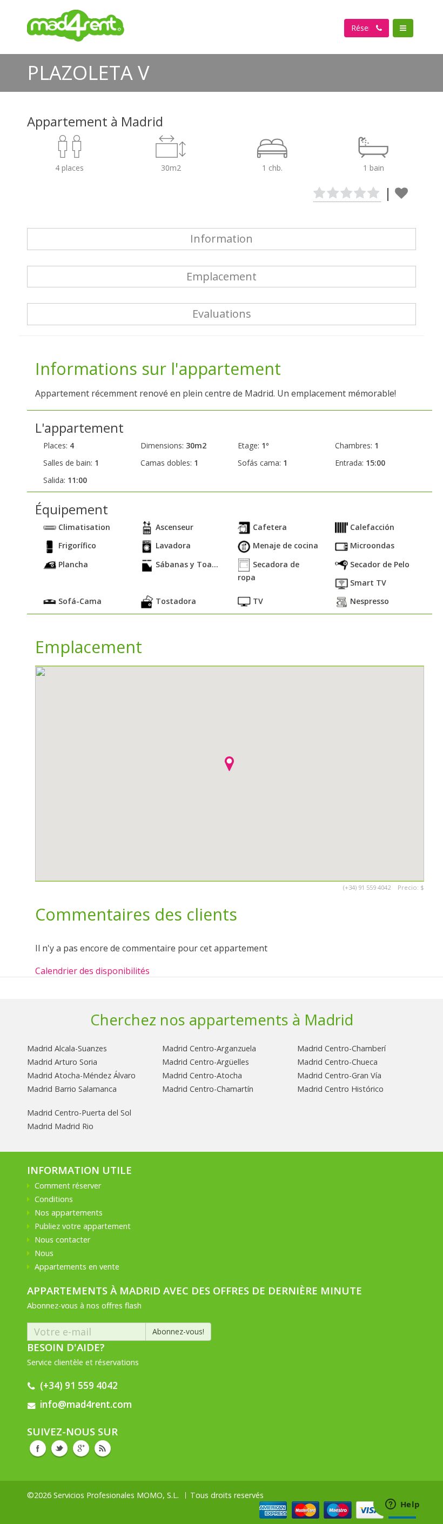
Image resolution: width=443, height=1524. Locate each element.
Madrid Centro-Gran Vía (339, 1075)
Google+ (81, 1448)
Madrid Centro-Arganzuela (209, 1048)
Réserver (366, 28)
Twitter (59, 1448)
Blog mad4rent (103, 1448)
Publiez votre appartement (83, 1226)
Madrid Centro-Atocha (202, 1075)
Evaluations (221, 313)
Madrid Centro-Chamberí (341, 1048)
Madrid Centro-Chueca (337, 1062)
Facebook (38, 1448)
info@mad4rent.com (86, 1404)
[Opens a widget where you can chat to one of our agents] (402, 1505)
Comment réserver (68, 1185)
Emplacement (221, 276)
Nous (44, 1253)
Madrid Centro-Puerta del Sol (79, 1112)
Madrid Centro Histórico (340, 1089)
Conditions (54, 1199)
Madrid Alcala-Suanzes (67, 1048)
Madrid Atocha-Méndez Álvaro (81, 1075)
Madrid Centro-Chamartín (207, 1089)
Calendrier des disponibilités (92, 971)
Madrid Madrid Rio (60, 1126)
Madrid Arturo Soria (62, 1062)
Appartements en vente (77, 1266)
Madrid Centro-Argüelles (205, 1062)
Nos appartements (69, 1212)
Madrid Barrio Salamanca (72, 1089)
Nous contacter (62, 1239)
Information (221, 238)
